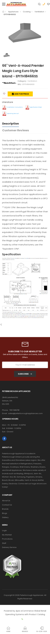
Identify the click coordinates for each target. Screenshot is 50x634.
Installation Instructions (15, 107)
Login (4, 530)
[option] (25, 35)
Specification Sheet (36, 107)
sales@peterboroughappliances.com (25, 413)
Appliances (13, 11)
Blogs (4, 513)
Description (10, 124)
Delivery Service (9, 547)
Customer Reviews (15, 130)
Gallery (5, 517)
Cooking (27, 11)
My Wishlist (7, 534)
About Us (6, 500)
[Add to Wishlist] (4, 93)
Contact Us (7, 505)
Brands (5, 509)
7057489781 (14, 410)
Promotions (7, 539)
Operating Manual (13, 113)
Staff (4, 543)
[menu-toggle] (3, 4)
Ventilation (39, 11)
